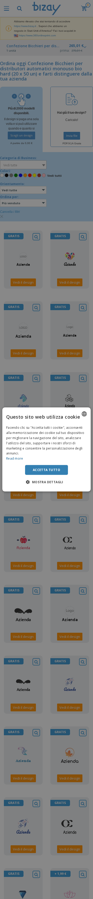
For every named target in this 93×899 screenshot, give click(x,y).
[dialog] (46, 449)
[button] (46, 482)
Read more (14, 458)
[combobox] (84, 414)
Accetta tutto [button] (46, 470)
